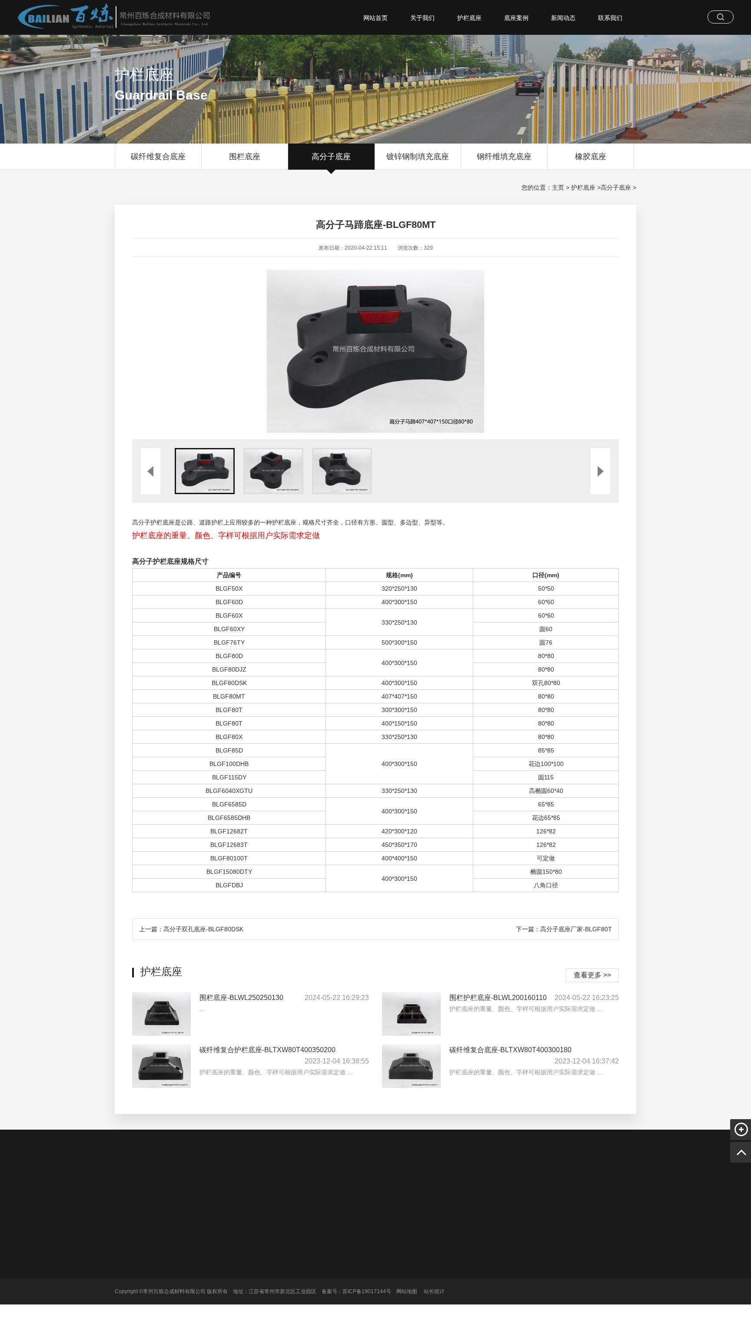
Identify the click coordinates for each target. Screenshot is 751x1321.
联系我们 (610, 17)
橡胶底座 (590, 156)
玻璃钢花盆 (312, 1187)
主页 (558, 187)
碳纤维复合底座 (158, 156)
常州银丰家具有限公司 (522, 1187)
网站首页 (375, 17)
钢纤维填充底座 (504, 156)
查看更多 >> (592, 975)
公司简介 (238, 1250)
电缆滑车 (230, 1187)
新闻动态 (563, 17)
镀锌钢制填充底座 (417, 156)
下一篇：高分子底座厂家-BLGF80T (564, 929)
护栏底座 (469, 17)
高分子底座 (331, 156)
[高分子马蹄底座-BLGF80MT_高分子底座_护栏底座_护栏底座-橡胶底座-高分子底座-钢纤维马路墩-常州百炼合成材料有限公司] (164, 1270)
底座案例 (516, 17)
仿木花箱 (388, 1187)
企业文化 (238, 1262)
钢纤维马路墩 (467, 1187)
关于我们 (422, 17)
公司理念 (238, 1275)
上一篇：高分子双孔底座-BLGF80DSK (191, 929)
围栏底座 (244, 156)
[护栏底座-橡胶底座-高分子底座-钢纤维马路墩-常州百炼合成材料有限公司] (106, 17)
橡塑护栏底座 (425, 1187)
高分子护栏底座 (270, 1187)
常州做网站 (197, 1187)
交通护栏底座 (352, 1187)
